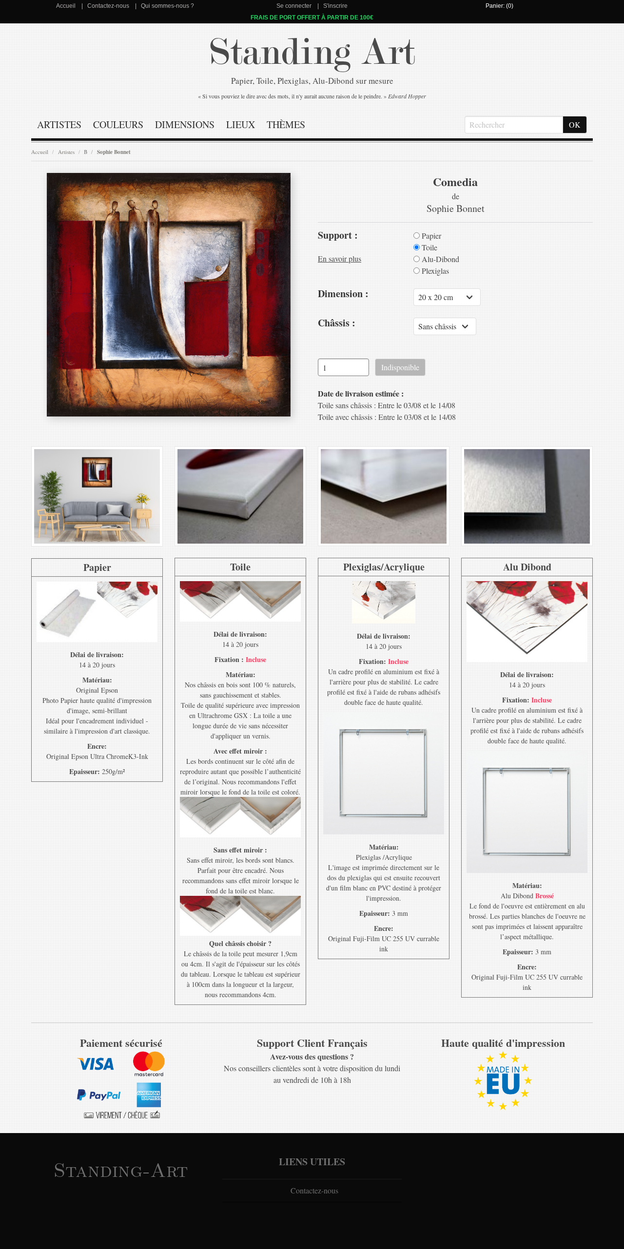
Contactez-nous (108, 5)
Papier (430, 236)
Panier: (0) (499, 5)
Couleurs (118, 124)
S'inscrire (335, 5)
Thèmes (286, 124)
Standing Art (312, 52)
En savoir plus (339, 258)
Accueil (66, 5)
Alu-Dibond (439, 259)
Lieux (240, 124)
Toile (428, 247)
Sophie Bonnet (114, 152)
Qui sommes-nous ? (167, 5)
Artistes (59, 124)
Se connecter (294, 5)
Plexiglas (434, 271)
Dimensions (184, 124)
